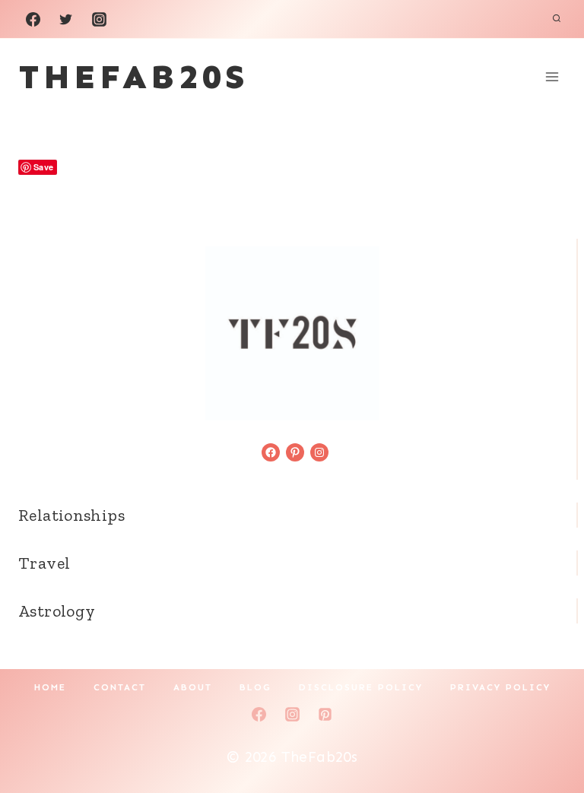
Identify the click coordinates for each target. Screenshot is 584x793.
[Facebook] (32, 19)
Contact (120, 687)
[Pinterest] (325, 713)
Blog (255, 687)
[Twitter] (66, 19)
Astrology (56, 611)
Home (50, 687)
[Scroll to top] (546, 732)
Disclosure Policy (361, 687)
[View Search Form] (557, 19)
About (192, 687)
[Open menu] (552, 76)
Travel (44, 563)
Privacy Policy (500, 687)
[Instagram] (98, 19)
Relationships (71, 515)
